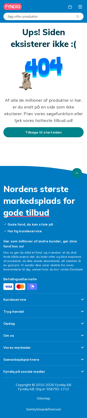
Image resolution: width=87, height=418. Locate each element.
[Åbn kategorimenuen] (80, 7)
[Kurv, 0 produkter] (70, 7)
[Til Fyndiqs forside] (12, 7)
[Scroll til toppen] (77, 173)
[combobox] (43, 16)
